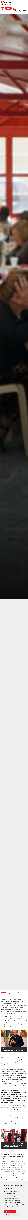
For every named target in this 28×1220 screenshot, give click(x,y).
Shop (14, 8)
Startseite (3, 992)
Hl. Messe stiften (2, 8)
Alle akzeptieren (10, 1211)
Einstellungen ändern (11, 1214)
